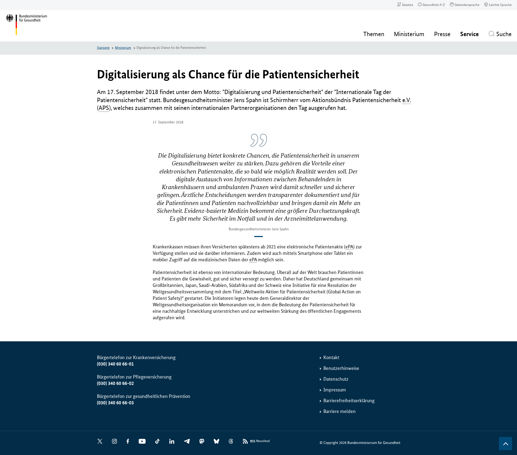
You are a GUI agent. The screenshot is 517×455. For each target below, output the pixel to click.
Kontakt (331, 357)
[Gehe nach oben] (505, 443)
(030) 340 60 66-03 (115, 403)
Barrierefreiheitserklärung (349, 400)
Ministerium (123, 48)
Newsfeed (260, 441)
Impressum (334, 390)
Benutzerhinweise (341, 368)
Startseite (103, 48)
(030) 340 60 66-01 (115, 364)
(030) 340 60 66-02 (115, 383)
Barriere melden (339, 411)
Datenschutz (335, 379)
